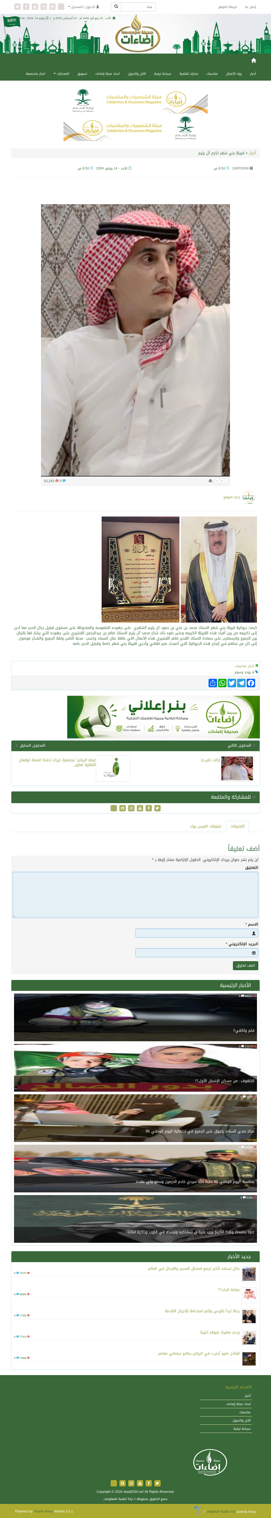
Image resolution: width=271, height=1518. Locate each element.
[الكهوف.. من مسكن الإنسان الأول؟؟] (135, 1068)
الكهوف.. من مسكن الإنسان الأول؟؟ (224, 1080)
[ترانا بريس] (198, 1511)
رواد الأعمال (234, 74)
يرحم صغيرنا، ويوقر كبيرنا (220, 1332)
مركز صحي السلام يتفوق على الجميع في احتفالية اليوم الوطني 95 (200, 1131)
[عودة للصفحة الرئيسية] (209, 1462)
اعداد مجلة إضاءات (107, 74)
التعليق (251, 867)
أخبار (253, 74)
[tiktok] (61, 7)
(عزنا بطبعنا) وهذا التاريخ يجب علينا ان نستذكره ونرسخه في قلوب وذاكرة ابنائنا (191, 1232)
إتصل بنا (250, 7)
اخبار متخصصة (35, 74)
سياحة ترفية (162, 74)
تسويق (82, 74)
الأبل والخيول (137, 74)
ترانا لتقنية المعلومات (220, 1511)
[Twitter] (18, 7)
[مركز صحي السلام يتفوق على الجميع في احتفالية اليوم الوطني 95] (135, 1118)
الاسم (251, 924)
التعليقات (237, 826)
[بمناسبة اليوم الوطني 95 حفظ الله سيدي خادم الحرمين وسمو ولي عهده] (135, 1169)
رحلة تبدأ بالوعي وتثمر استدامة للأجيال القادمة (202, 1311)
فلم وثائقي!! (243, 1030)
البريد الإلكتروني (242, 944)
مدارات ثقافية (188, 74)
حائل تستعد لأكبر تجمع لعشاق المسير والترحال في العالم (194, 1268)
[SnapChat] (53, 7)
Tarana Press (43, 1511)
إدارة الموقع (231, 497)
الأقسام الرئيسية (238, 1387)
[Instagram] (44, 7)
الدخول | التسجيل (83, 7)
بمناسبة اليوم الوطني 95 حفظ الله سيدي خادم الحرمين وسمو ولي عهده (195, 1181)
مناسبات (212, 74)
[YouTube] (35, 7)
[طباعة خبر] (210, 481)
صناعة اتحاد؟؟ (229, 1289)
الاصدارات (62, 74)
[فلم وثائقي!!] (135, 1017)
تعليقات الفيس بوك (205, 826)
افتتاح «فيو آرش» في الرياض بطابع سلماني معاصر (199, 1353)
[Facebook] (26, 7)
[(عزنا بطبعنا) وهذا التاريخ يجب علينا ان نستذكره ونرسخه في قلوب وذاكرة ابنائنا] (135, 1219)
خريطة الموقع (227, 7)
